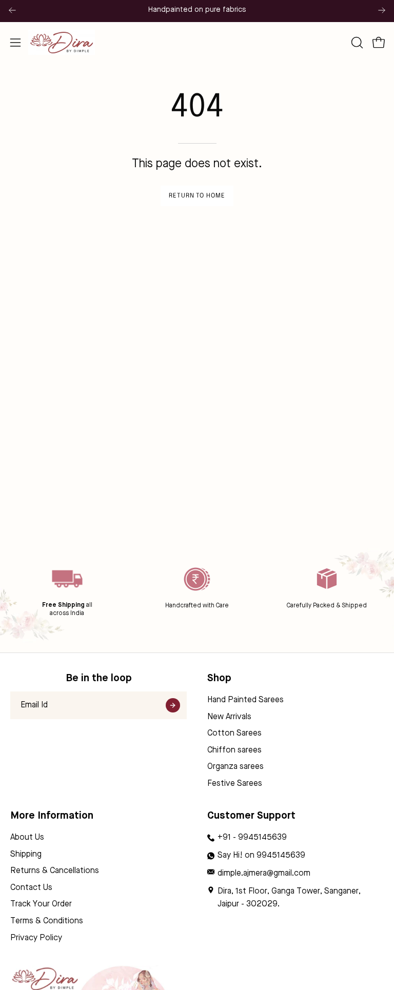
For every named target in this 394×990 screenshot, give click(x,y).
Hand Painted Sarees (245, 700)
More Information (51, 816)
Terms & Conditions (46, 921)
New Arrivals (229, 717)
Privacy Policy (36, 938)
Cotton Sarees (234, 733)
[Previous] (12, 10)
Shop (219, 679)
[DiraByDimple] (61, 42)
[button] (356, 42)
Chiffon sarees (234, 750)
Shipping (26, 854)
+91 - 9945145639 (252, 838)
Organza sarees (235, 767)
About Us (27, 838)
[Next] (381, 10)
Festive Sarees (234, 784)
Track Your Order (41, 905)
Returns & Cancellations (54, 871)
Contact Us (31, 888)
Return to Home (197, 196)
